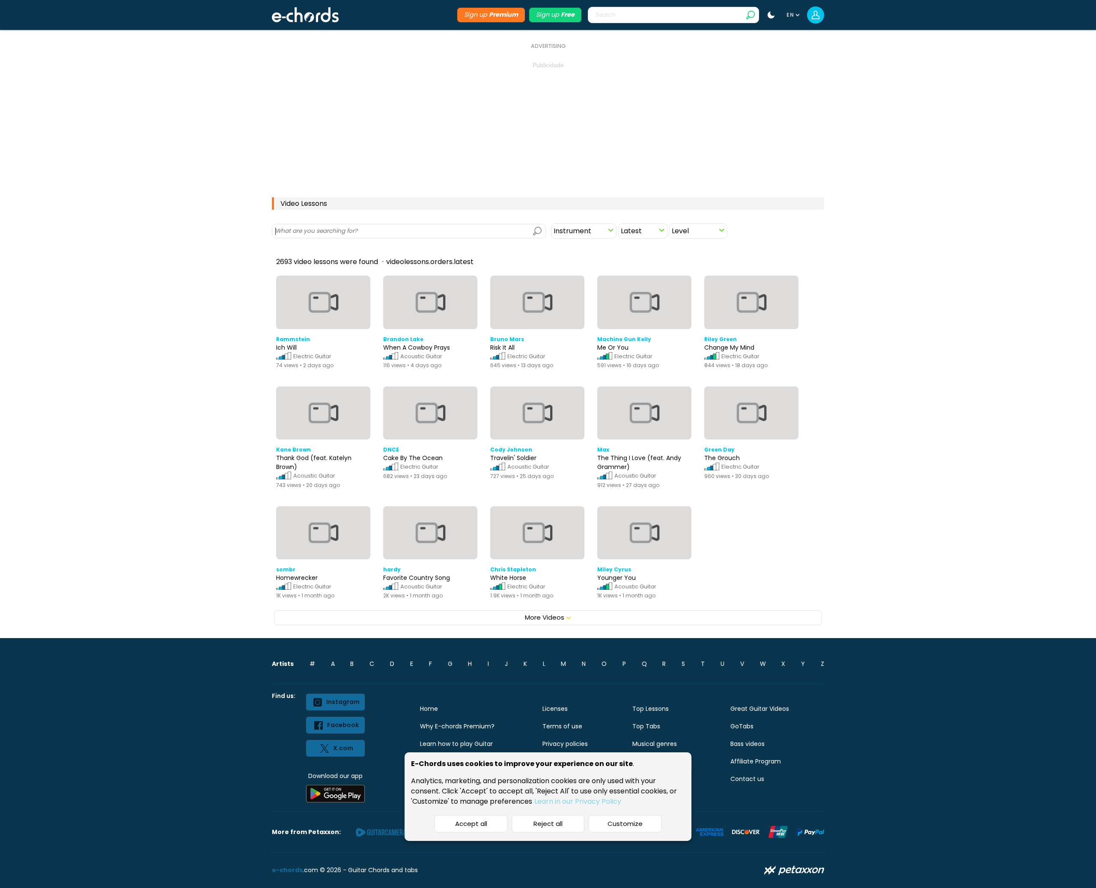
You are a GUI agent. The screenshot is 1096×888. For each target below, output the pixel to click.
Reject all (548, 823)
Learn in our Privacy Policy (577, 801)
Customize (625, 823)
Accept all (471, 823)
